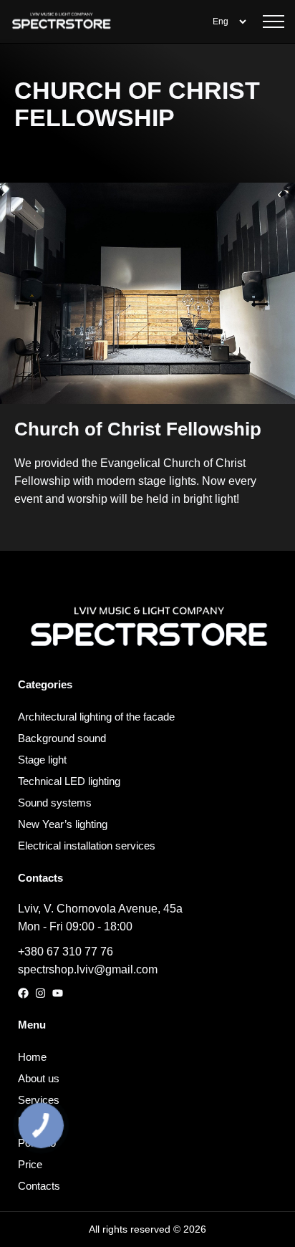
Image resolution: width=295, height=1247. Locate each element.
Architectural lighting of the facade (96, 717)
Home (32, 1057)
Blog (28, 1121)
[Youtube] (57, 993)
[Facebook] (23, 993)
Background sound (62, 738)
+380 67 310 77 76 (65, 951)
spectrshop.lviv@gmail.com (88, 969)
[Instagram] (40, 993)
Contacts (39, 1186)
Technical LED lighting (69, 781)
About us (38, 1078)
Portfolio (37, 1143)
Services (38, 1100)
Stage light (42, 760)
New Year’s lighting (62, 824)
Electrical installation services (86, 845)
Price (30, 1164)
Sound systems (55, 802)
